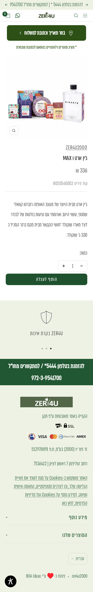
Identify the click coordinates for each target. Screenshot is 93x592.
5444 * (56, 4)
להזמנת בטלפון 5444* (63, 366)
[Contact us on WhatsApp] (17, 15)
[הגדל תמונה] (14, 130)
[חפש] (76, 15)
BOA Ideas (33, 576)
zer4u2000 (76, 147)
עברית (80, 558)
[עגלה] (8, 15)
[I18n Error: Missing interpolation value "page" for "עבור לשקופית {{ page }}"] (51, 348)
